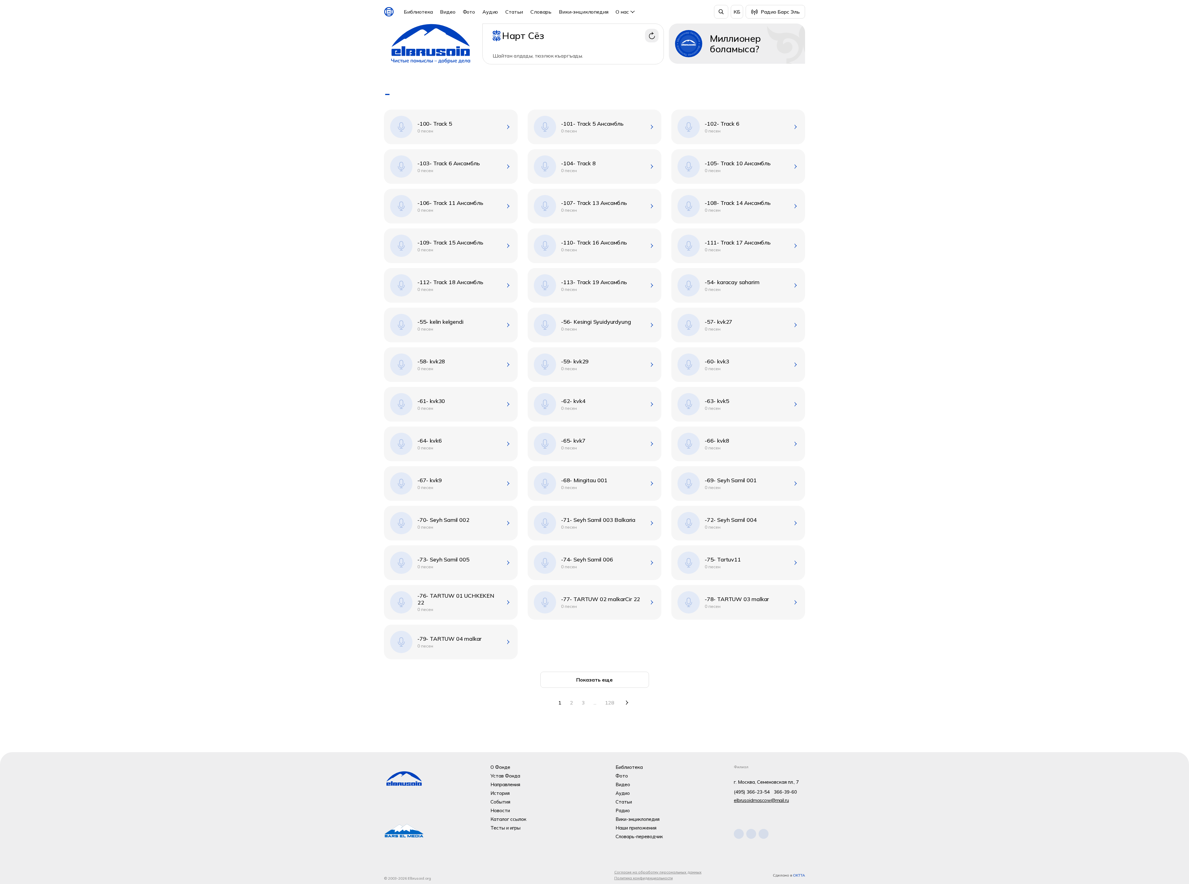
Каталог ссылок (508, 819)
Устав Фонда (505, 776)
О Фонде (500, 767)
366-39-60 (785, 792)
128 (609, 703)
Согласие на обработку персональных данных (658, 872)
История (500, 793)
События (500, 802)
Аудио (490, 11)
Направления (505, 784)
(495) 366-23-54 (752, 792)
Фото (469, 11)
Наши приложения (636, 828)
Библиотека (418, 11)
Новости (500, 810)
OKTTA (799, 875)
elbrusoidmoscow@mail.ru (761, 800)
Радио (623, 810)
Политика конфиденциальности (643, 878)
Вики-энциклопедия (583, 11)
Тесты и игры (505, 828)
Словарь (540, 11)
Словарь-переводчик (639, 836)
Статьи (514, 11)
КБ (737, 12)
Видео (447, 11)
